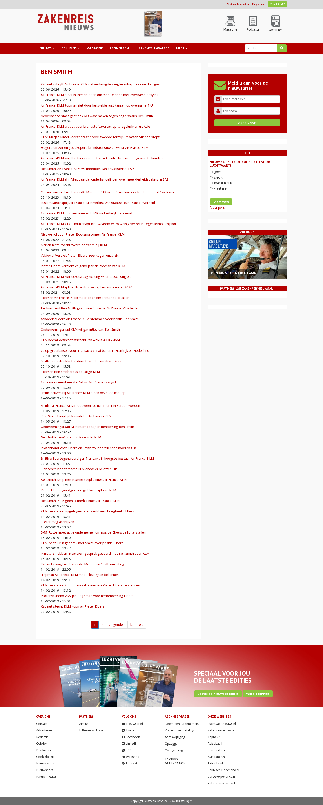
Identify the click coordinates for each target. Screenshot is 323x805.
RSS (128, 750)
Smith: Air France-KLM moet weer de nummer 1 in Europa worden (90, 405)
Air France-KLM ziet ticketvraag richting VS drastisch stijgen (86, 276)
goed (217, 172)
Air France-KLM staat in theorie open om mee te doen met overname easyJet (99, 94)
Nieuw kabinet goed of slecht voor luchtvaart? (240, 164)
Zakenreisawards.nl (221, 783)
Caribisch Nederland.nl (223, 770)
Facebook (133, 737)
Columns (69, 48)
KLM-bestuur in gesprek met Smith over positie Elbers (82, 543)
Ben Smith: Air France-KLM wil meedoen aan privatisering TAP (87, 168)
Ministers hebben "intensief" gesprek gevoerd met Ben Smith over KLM (95, 553)
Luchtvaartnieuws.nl (222, 724)
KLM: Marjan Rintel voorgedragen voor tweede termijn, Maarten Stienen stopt (100, 137)
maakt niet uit (224, 183)
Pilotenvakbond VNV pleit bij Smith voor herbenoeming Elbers (87, 595)
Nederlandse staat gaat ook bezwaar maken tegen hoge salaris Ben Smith (97, 116)
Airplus (84, 724)
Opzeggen (172, 743)
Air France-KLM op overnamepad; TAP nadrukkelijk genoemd (86, 213)
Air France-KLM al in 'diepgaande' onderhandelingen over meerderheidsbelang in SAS (104, 179)
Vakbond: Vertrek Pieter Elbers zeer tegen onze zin (80, 255)
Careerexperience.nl (222, 776)
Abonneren (119, 48)
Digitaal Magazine (238, 4)
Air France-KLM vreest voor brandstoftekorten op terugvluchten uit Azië (95, 126)
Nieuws (46, 48)
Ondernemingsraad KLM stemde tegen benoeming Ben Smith (87, 426)
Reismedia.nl (216, 750)
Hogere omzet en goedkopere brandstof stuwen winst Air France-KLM (94, 147)
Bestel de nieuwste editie (218, 694)
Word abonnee (257, 694)
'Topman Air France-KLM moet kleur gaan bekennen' (80, 574)
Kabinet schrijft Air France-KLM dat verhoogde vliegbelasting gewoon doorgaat (101, 84)
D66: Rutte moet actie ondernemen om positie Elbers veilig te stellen (93, 532)
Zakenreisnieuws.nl (221, 730)
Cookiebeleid (45, 757)
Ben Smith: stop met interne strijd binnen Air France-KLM (84, 479)
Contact (41, 724)
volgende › (117, 624)
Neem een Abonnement (182, 724)
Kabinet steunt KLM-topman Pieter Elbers (73, 606)
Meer (180, 48)
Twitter (131, 730)
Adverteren (44, 730)
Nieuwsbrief (44, 770)
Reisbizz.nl (215, 743)
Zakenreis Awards (153, 48)
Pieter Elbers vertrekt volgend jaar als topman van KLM (83, 266)
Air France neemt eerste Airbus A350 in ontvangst (78, 382)
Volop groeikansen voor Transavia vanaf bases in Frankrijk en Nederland (95, 350)
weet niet (220, 188)
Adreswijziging (175, 737)
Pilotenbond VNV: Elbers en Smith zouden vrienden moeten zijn (88, 448)
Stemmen (221, 202)
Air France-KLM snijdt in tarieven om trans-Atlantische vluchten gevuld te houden (102, 158)
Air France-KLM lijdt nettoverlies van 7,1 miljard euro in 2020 (86, 287)
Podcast (131, 763)
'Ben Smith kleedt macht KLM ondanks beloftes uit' (79, 469)
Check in (275, 4)
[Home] (65, 22)
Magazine (94, 48)
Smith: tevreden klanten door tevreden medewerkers (81, 361)
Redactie (42, 737)
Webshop (132, 757)
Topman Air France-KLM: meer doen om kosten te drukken (85, 297)
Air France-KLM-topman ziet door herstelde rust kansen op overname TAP (97, 105)
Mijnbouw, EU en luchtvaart (234, 273)
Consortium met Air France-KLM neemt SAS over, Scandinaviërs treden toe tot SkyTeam (107, 192)
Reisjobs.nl (215, 763)
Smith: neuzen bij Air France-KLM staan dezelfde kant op (83, 393)
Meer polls (217, 207)
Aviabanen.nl (216, 757)
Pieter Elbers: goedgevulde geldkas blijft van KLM (78, 490)
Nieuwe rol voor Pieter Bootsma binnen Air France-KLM (83, 234)
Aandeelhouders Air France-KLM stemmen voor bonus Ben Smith (90, 319)
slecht (218, 177)
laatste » (136, 624)
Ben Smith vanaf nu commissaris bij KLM (71, 437)
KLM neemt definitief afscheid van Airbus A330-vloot (80, 340)
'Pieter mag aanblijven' (58, 521)
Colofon (42, 743)
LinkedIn (132, 743)
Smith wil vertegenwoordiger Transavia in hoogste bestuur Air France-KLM (97, 458)
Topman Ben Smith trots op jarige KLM (70, 371)
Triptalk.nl (214, 737)
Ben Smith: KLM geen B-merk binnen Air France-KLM (80, 500)
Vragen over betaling (179, 730)
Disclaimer (43, 750)
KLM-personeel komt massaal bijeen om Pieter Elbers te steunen (90, 585)
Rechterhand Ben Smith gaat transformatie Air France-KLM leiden (90, 308)
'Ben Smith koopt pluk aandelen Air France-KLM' (76, 416)
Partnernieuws (46, 776)
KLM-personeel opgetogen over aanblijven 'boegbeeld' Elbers (88, 511)
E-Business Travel (91, 730)
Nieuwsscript (45, 763)
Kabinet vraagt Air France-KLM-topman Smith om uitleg (82, 564)
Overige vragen (175, 750)
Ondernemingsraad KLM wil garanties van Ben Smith (80, 329)
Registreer (258, 4)
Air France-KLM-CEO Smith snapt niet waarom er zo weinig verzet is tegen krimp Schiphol (108, 223)
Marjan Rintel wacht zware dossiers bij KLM (74, 245)
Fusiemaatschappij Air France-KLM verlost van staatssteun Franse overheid (98, 202)
